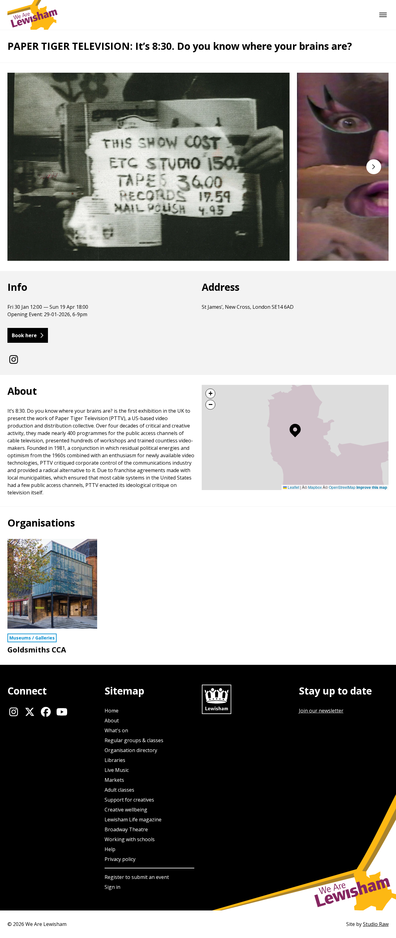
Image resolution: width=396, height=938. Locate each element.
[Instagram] (13, 359)
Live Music (117, 770)
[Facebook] (46, 711)
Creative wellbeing (126, 809)
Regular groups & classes (134, 740)
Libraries (115, 760)
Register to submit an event (137, 877)
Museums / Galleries (32, 638)
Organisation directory (131, 750)
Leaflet (293, 487)
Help (110, 849)
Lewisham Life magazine (133, 819)
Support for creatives (129, 799)
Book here (24, 335)
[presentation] (293, 167)
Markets (114, 780)
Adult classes (119, 789)
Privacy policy (120, 859)
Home (111, 710)
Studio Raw (376, 924)
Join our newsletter (321, 710)
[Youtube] (62, 711)
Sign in (112, 887)
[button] (295, 430)
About (112, 720)
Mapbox (315, 487)
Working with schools (130, 839)
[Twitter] (30, 711)
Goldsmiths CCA (36, 649)
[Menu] (383, 14)
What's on (116, 730)
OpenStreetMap (342, 487)
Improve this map (371, 487)
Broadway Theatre (126, 829)
